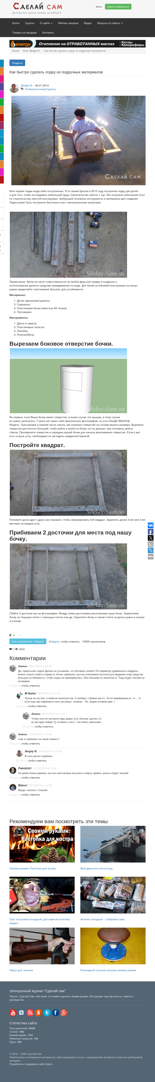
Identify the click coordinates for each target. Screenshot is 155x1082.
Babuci (22, 785)
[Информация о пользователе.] (12, 668)
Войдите (54, 641)
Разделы (17, 63)
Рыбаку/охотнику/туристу (40, 89)
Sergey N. (27, 85)
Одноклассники (38, 1012)
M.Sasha (30, 693)
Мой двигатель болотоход (96, 868)
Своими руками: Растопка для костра (32, 868)
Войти (99, 6)
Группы (29, 23)
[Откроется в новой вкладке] (17, 1068)
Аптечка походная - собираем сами (102, 919)
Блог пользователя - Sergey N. (28, 641)
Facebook (55, 1012)
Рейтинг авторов (68, 23)
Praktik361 (25, 768)
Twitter (47, 1012)
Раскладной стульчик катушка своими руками (108, 970)
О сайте (45, 23)
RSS (30, 1012)
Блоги (15, 23)
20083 (32, 1028)
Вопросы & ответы (109, 23)
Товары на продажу (24, 32)
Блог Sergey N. (31, 50)
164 (36, 1038)
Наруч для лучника (21, 970)
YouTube (13, 1012)
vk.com (21, 1012)
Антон (22, 666)
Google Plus (64, 1012)
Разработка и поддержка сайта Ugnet (30, 1064)
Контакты (48, 32)
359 (19, 1042)
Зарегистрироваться (118, 6)
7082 (21, 1031)
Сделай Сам (37, 6)
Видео (88, 23)
